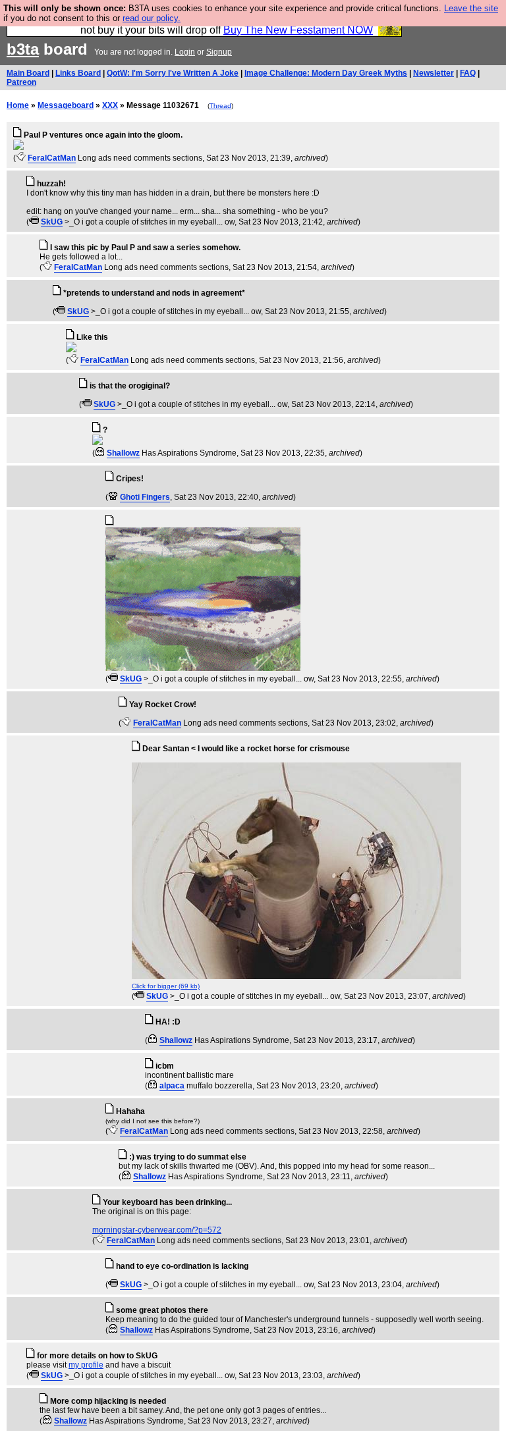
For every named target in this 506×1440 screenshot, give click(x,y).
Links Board (78, 73)
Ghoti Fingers (145, 497)
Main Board (28, 73)
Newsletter (433, 73)
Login (185, 52)
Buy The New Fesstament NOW (298, 30)
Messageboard (66, 105)
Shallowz (123, 453)
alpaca (171, 1085)
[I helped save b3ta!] (21, 158)
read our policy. (152, 18)
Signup (219, 52)
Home (18, 105)
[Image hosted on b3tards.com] (18, 147)
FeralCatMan (52, 158)
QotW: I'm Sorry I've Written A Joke (173, 73)
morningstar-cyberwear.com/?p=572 (156, 1230)
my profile (86, 1365)
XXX (110, 105)
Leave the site (471, 8)
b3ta (23, 49)
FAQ (468, 73)
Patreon (21, 82)
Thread (220, 105)
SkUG (52, 222)
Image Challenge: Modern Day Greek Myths (325, 73)
